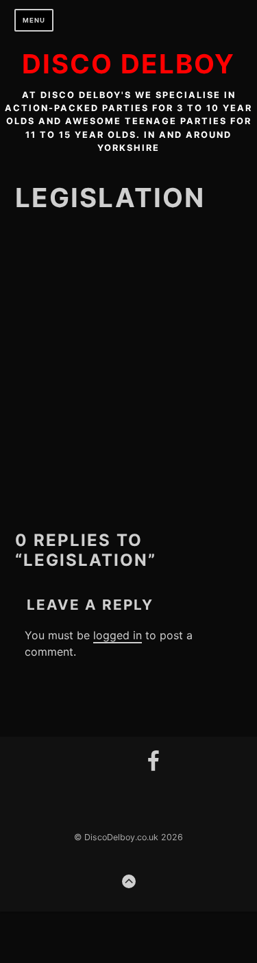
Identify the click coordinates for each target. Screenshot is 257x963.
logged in (117, 635)
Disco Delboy (128, 64)
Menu (34, 20)
